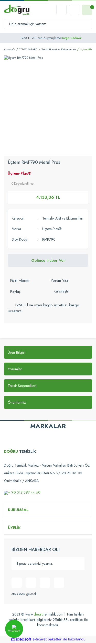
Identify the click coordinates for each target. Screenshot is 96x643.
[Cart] (87, 10)
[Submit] (78, 563)
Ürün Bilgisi (16, 352)
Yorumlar (15, 369)
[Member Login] (74, 10)
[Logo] (16, 10)
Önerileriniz (17, 402)
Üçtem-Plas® (19, 173)
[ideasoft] (21, 639)
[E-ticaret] (47, 639)
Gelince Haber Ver (48, 260)
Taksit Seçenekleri (22, 386)
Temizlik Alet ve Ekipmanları (62, 218)
